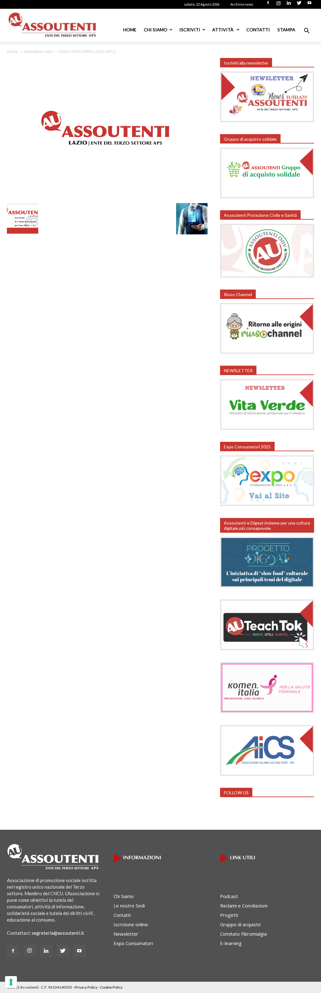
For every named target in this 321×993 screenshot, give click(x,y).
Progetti (229, 915)
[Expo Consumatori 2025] (267, 504)
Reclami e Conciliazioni (243, 905)
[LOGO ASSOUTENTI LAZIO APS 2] (107, 198)
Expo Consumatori (133, 943)
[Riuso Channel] (267, 352)
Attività (223, 29)
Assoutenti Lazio (38, 51)
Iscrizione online (130, 924)
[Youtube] (309, 4)
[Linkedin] (288, 4)
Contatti (258, 29)
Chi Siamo (155, 29)
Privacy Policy (86, 987)
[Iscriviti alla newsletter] (267, 120)
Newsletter (125, 934)
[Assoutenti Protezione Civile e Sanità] (267, 276)
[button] (306, 31)
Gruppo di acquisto (240, 924)
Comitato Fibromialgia (243, 934)
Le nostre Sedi (129, 905)
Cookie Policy (111, 987)
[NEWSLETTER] (267, 428)
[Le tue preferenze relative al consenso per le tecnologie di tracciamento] (11, 982)
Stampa (286, 29)
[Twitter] (299, 4)
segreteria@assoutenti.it (58, 933)
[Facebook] (268, 4)
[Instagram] (278, 4)
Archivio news (241, 4)
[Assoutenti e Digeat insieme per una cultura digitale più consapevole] (267, 586)
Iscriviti (189, 29)
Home (129, 29)
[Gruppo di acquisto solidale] (267, 196)
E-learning (231, 943)
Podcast (229, 896)
